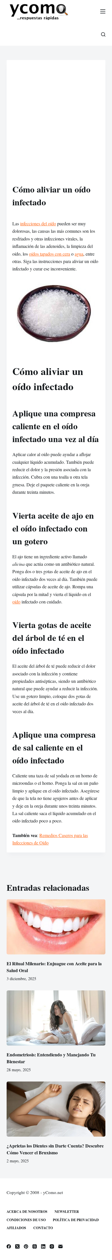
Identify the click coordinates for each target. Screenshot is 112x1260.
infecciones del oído (38, 223)
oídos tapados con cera (49, 254)
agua (79, 254)
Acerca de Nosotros (27, 1211)
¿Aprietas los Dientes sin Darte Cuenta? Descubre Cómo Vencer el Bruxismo (55, 1149)
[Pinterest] (26, 1246)
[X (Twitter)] (17, 1246)
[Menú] (102, 11)
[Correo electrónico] (60, 1246)
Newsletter (67, 1211)
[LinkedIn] (43, 1246)
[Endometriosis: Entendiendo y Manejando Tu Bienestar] (56, 1018)
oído (16, 602)
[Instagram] (52, 1246)
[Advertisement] (56, 124)
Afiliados (16, 1228)
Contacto (43, 1228)
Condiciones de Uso (26, 1220)
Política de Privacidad (76, 1220)
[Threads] (34, 1246)
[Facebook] (9, 1246)
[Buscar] (103, 34)
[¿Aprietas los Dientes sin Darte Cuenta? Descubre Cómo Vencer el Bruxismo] (56, 1109)
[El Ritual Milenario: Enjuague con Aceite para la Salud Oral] (56, 926)
